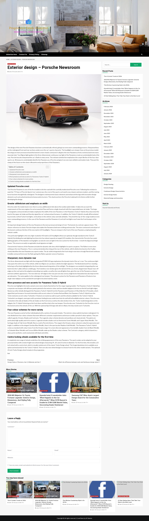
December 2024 (108, 153)
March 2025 (107, 143)
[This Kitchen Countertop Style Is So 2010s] (74, 489)
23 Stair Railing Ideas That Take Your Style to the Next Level (122, 96)
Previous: (24, 361)
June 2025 (107, 133)
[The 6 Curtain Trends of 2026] (19, 489)
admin (10, 71)
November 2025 (108, 116)
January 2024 (108, 173)
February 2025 (108, 147)
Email (57, 450)
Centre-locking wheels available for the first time (25, 181)
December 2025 (108, 113)
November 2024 (108, 157)
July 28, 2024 (17, 71)
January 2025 (108, 150)
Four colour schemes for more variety (21, 179)
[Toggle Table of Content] (47, 166)
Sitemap (44, 54)
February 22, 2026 (81, 402)
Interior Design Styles (110, 194)
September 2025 (109, 123)
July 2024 (107, 170)
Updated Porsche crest (17, 169)
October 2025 (108, 120)
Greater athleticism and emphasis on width (23, 172)
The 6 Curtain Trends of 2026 (113, 76)
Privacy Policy (34, 54)
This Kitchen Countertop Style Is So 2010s (116, 85)
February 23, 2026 (49, 407)
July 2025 (107, 130)
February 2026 (108, 106)
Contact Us (23, 54)
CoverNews (80, 518)
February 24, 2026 (17, 405)
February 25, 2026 (17, 502)
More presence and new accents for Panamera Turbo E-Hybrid (29, 176)
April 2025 (107, 140)
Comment (11, 426)
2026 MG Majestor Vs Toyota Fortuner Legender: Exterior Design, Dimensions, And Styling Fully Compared (121, 80)
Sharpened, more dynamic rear (19, 174)
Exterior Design (11, 63)
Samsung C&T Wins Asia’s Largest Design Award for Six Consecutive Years (85, 397)
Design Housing (108, 184)
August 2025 (108, 126)
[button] (142, 54)
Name (10, 450)
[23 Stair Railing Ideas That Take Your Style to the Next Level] (130, 489)
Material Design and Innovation (113, 198)
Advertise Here (11, 54)
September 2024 (109, 163)
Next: (79, 361)
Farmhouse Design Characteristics (114, 191)
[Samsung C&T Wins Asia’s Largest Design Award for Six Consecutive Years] (85, 382)
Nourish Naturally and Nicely (111, 207)
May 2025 (107, 136)
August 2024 (108, 167)
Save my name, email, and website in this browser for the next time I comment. (34, 465)
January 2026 (108, 110)
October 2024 (108, 160)
